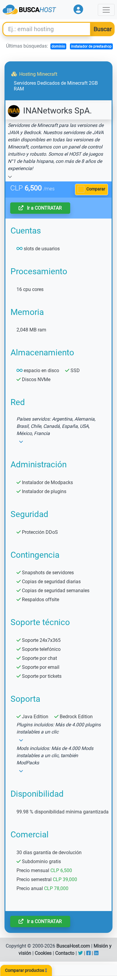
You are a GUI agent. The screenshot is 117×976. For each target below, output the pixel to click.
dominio (58, 46)
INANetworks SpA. (56, 111)
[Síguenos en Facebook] (88, 953)
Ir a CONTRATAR (44, 208)
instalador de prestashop (91, 46)
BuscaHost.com (73, 946)
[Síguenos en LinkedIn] (96, 953)
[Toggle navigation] (106, 10)
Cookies (43, 953)
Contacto (64, 953)
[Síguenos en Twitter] (80, 953)
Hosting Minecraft (37, 74)
